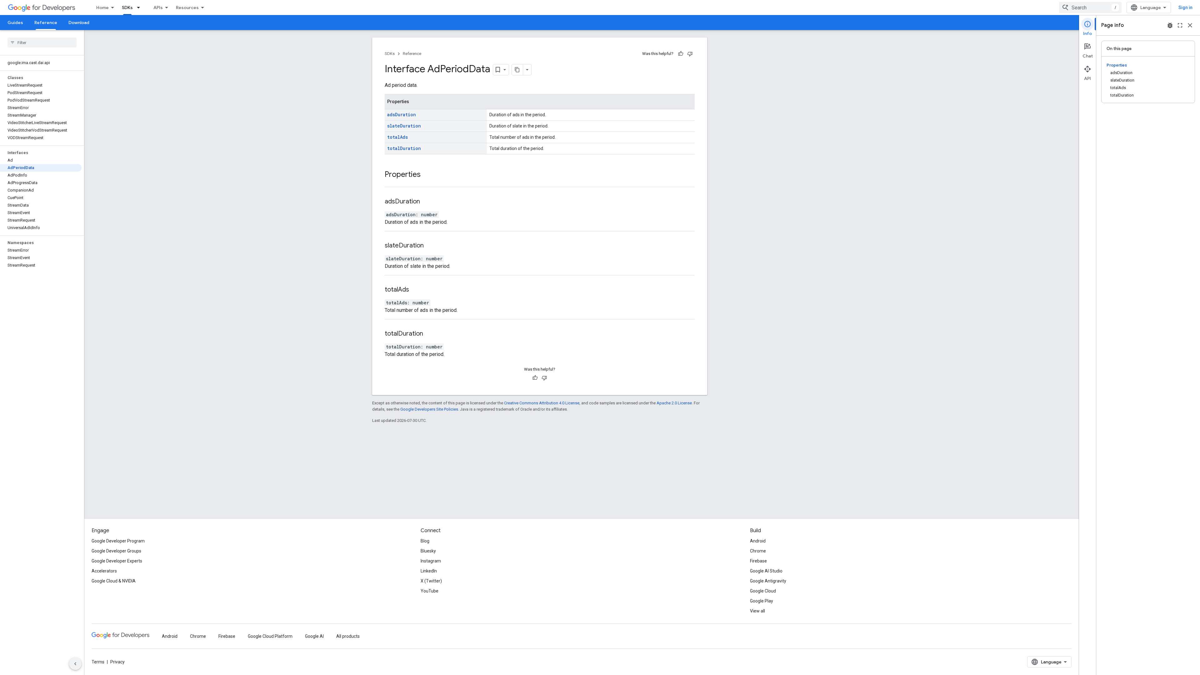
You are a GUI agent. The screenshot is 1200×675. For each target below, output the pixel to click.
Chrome (758, 550)
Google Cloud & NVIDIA (114, 580)
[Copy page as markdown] (517, 69)
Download (78, 22)
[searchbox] (42, 43)
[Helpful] (680, 53)
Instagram (431, 560)
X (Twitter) (431, 580)
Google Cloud (763, 590)
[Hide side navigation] (75, 664)
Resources (187, 7)
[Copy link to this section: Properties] (427, 175)
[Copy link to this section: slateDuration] (431, 246)
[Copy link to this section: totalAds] (417, 290)
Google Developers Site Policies (429, 409)
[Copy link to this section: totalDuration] (431, 334)
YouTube (429, 590)
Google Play (761, 600)
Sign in (1185, 7)
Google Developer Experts (117, 560)
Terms (98, 661)
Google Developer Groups (116, 550)
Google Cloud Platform (270, 636)
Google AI (314, 636)
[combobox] (1090, 7)
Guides (15, 22)
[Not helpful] (690, 53)
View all (757, 610)
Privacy (117, 661)
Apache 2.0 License (674, 403)
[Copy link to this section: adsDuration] (428, 202)
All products (348, 636)
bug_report (1170, 25)
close (1190, 25)
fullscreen (1180, 25)
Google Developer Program (118, 540)
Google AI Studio (766, 570)
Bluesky (428, 550)
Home (102, 7)
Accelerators (104, 570)
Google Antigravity (768, 580)
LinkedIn (429, 570)
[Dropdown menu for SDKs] (140, 7)
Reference (45, 22)
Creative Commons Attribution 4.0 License (541, 403)
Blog (425, 540)
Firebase (758, 560)
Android (758, 540)
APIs (158, 7)
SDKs (127, 7)
